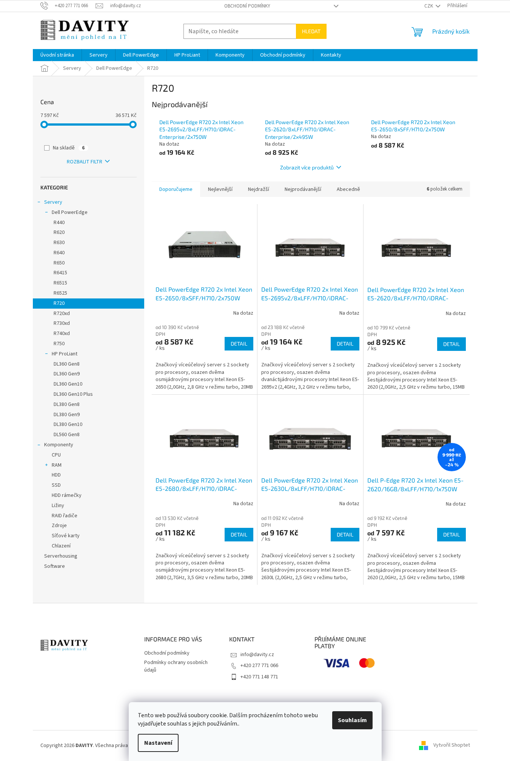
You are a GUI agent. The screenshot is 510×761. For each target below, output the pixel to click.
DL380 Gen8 (67, 404)
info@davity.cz (257, 654)
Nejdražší (258, 189)
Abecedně (348, 189)
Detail (239, 343)
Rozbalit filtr (84, 162)
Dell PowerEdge (70, 212)
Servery (53, 202)
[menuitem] (57, 55)
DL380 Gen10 (68, 424)
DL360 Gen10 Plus (73, 394)
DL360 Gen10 (68, 384)
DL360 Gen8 (67, 364)
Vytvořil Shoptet (451, 745)
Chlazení (61, 546)
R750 (59, 343)
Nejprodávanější (303, 189)
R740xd (62, 333)
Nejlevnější (220, 189)
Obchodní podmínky (247, 6)
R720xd (62, 313)
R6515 (60, 283)
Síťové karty (66, 536)
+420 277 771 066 (259, 665)
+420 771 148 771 (259, 677)
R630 (59, 242)
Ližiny (58, 505)
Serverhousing (60, 556)
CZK (429, 6)
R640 (59, 253)
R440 (59, 222)
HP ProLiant (64, 354)
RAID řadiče (64, 516)
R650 (59, 263)
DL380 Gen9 (67, 414)
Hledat (311, 31)
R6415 (60, 273)
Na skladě (69, 148)
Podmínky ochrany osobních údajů (176, 666)
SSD (56, 485)
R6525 (60, 293)
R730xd (62, 323)
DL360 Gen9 (67, 374)
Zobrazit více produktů (307, 167)
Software (54, 566)
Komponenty (58, 445)
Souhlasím (352, 720)
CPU (56, 455)
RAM (57, 465)
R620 (59, 232)
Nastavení (158, 743)
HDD (56, 475)
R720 (59, 303)
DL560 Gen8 (67, 434)
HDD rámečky (67, 495)
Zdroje (59, 525)
